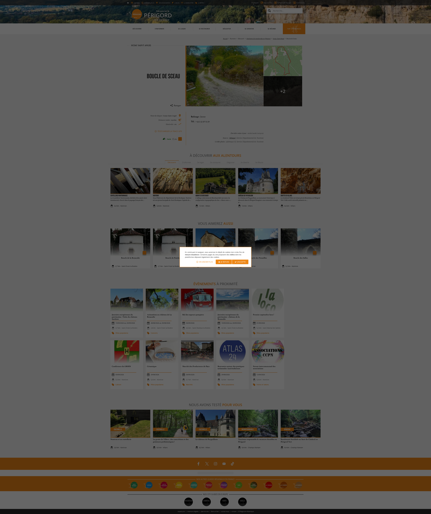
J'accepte (241, 262)
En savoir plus (206, 262)
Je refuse (225, 262)
